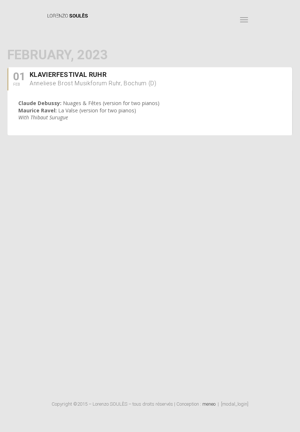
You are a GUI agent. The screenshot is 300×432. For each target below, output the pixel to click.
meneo (208, 404)
